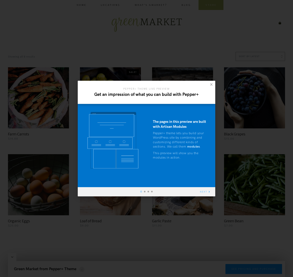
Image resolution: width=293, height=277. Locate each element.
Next (203, 192)
